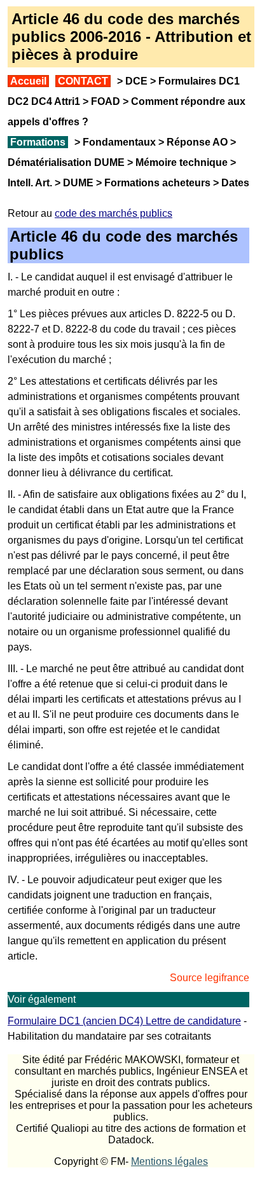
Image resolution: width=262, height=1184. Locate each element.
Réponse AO (197, 142)
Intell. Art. (30, 182)
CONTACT (83, 81)
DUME (78, 182)
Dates (235, 182)
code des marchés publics (113, 213)
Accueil (28, 81)
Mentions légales (169, 1161)
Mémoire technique (181, 162)
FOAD (105, 101)
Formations (38, 142)
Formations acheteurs (157, 182)
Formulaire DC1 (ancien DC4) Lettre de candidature (124, 1020)
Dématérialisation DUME (66, 162)
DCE (136, 81)
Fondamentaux (118, 142)
